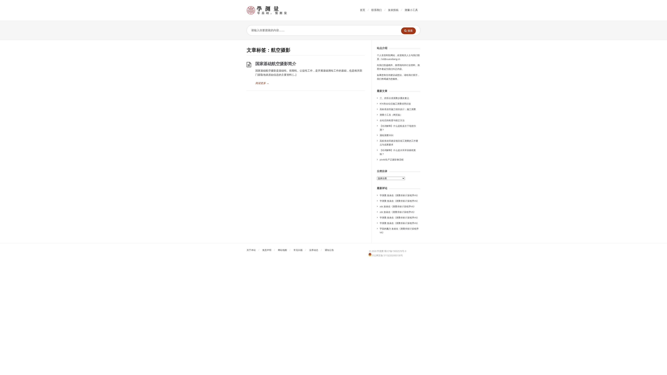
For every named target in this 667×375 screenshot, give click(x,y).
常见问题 (298, 250)
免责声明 (266, 250)
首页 (362, 10)
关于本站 (251, 250)
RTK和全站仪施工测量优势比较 (395, 103)
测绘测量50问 (386, 135)
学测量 (383, 195)
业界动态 (313, 250)
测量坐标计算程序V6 (406, 195)
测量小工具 (411, 10)
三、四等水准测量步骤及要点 (394, 98)
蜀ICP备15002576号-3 (395, 251)
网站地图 (282, 250)
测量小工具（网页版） (391, 114)
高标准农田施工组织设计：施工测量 (398, 109)
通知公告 (329, 250)
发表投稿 (393, 10)
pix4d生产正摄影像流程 (392, 159)
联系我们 (376, 10)
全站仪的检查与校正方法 (392, 120)
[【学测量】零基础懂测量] (272, 10)
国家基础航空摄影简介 (275, 63)
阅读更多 (262, 83)
